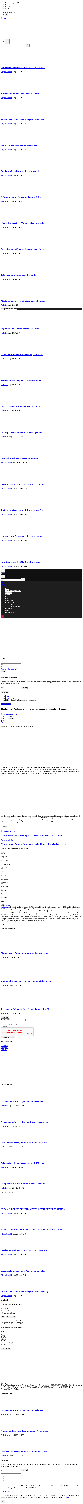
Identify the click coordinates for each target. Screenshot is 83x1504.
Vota (3, 1317)
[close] (3, 1501)
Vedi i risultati (11, 1317)
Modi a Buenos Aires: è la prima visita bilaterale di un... (25, 953)
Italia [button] (7, 26)
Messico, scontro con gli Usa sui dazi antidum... (21, 380)
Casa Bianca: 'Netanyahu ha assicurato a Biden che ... (25, 1142)
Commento (4, 1026)
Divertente (4, 879)
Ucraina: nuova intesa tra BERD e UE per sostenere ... (25, 1250)
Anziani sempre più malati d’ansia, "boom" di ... (22, 249)
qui (67, 1497)
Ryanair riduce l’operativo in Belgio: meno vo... (22, 536)
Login (7, 12)
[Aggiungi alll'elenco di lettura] (2, 725)
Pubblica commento (8, 1037)
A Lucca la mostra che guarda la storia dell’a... (21, 197)
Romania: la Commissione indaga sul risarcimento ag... (25, 1291)
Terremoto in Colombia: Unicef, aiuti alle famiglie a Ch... (26, 1009)
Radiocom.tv (9, 34)
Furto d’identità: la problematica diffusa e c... (21, 458)
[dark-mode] (2, 616)
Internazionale (10, 698)
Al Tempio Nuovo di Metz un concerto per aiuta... (23, 432)
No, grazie (5, 692)
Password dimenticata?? (9, 669)
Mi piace (4, 857)
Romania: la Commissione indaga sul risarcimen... (23, 119)
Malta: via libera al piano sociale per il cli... (20, 145)
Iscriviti (24, 687)
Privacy (7, 1491)
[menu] (3, 571)
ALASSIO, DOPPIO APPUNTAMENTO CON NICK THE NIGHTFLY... (33, 1209)
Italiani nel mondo (11, 309)
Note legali (8, 8)
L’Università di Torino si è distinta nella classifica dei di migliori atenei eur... (34, 844)
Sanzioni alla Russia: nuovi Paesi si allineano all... (23, 1271)
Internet (6, 1311)
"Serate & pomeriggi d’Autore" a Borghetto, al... (22, 223)
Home (7, 22)
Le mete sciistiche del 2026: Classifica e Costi (20, 562)
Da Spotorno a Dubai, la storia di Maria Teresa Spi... (24, 1184)
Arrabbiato (4, 886)
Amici (5, 1309)
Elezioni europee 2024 (12, 3)
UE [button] (7, 24)
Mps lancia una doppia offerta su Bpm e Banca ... (23, 301)
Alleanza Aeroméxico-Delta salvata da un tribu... (22, 406)
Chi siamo (8, 5)
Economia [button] (8, 30)
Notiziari (8, 32)
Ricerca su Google (10, 1313)
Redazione (4, 201)
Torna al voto (6, 1349)
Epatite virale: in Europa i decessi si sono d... (20, 171)
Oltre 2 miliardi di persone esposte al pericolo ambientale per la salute (31, 835)
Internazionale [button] (9, 28)
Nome (3, 1019)
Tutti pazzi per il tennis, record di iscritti (18, 275)
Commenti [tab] (5, 1017)
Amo (2, 871)
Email (3, 1022)
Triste (3, 894)
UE (6, 597)
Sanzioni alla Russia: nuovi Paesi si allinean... (21, 93)
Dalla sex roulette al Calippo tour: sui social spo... (23, 1101)
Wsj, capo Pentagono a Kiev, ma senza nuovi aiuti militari (26, 981)
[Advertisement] (40, 623)
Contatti (7, 7)
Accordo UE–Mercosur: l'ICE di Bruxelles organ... (23, 484)
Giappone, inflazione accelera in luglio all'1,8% (22, 355)
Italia (7, 599)
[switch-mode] (6, 14)
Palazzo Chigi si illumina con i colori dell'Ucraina (22, 1163)
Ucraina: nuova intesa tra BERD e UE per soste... (23, 67)
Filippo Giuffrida (6, 72)
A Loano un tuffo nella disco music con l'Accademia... (24, 1122)
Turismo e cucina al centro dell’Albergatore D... (22, 510)
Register (12, 12)
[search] (7, 41)
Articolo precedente (9, 831)
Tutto (2, 309)
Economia (8, 608)
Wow (3, 901)
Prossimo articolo (7, 840)
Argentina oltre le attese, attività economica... (21, 329)
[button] (10, 602)
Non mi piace (5, 864)
